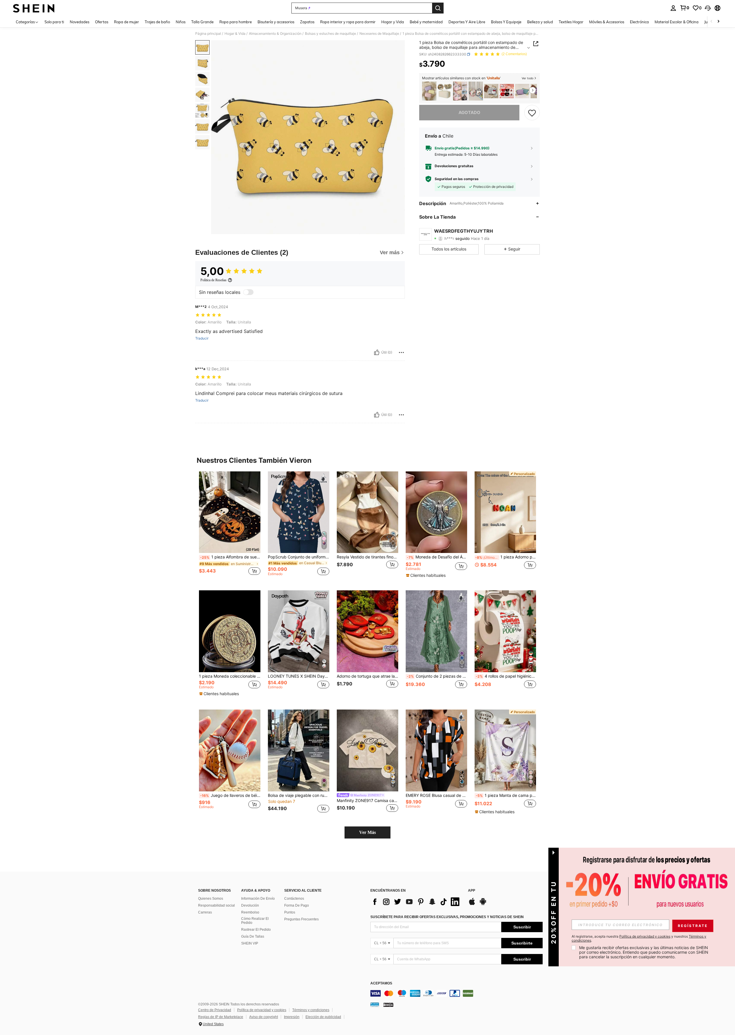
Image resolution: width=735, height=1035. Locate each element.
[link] (684, 7)
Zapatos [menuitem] (307, 22)
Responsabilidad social (216, 905)
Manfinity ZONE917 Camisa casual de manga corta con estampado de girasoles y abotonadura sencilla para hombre (367, 800)
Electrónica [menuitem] (639, 22)
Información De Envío (258, 899)
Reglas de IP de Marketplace (220, 1017)
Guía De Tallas (252, 936)
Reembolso (250, 912)
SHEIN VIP (249, 943)
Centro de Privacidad (214, 1010)
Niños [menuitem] (180, 22)
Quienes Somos (210, 899)
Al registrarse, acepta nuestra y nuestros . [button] (639, 938)
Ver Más (367, 832)
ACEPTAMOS (381, 983)
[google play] (483, 904)
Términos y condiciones (310, 1010)
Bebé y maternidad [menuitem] (426, 22)
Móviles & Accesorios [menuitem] (606, 22)
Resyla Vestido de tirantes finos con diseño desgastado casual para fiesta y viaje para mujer (367, 557)
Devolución (250, 905)
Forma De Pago (296, 905)
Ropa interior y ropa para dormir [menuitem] (348, 22)
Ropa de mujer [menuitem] (126, 22)
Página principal (208, 34)
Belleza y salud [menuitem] (540, 22)
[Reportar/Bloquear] (401, 352)
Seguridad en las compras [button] (457, 179)
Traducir (201, 338)
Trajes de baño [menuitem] (157, 22)
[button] (707, 8)
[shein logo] (34, 8)
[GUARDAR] (532, 112)
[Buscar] (438, 8)
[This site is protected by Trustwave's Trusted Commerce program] (374, 1005)
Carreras (205, 912)
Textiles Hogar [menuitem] (571, 22)
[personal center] (673, 8)
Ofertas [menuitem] (101, 22)
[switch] (248, 292)
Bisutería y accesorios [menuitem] (276, 22)
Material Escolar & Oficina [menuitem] (677, 22)
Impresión (291, 1017)
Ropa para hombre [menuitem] (235, 22)
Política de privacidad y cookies (261, 1010)
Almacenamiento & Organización (275, 34)
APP (471, 891)
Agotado (469, 112)
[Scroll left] (711, 21)
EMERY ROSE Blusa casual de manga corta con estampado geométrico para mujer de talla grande (436, 795)
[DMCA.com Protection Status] (388, 1005)
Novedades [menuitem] (79, 22)
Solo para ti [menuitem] (54, 22)
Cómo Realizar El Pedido (255, 921)
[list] (416, 901)
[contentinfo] (456, 993)
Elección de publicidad (323, 1017)
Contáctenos (294, 899)
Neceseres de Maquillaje (379, 34)
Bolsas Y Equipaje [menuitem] (506, 22)
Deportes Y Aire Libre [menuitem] (466, 22)
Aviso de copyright (263, 1017)
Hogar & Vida (235, 34)
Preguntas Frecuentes (301, 919)
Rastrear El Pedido (256, 930)
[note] (426, 575)
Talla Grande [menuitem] (202, 22)
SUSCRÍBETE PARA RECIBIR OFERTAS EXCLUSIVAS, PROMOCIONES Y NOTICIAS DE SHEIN (447, 917)
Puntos (289, 912)
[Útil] (376, 352)
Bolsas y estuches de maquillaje (330, 34)
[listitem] (429, 91)
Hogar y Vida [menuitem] (392, 22)
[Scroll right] (718, 21)
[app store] (472, 904)
